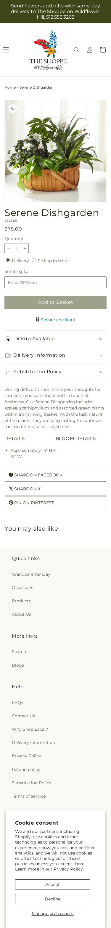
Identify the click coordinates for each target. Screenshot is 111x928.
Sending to (25, 271)
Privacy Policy (68, 869)
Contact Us (23, 716)
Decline (52, 899)
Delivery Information (33, 742)
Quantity (13, 238)
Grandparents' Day (31, 574)
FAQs (17, 702)
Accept (52, 884)
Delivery (21, 260)
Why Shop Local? (30, 729)
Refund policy (26, 769)
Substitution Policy (32, 782)
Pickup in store (53, 260)
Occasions (22, 587)
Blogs (18, 665)
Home (10, 87)
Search (19, 651)
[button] (76, 49)
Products (21, 601)
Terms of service (29, 796)
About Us (21, 614)
